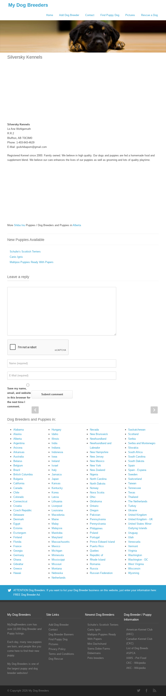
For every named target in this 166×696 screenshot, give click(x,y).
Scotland (133, 434)
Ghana (17, 559)
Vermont (133, 546)
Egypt (16, 523)
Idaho (55, 434)
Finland (17, 537)
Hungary (56, 429)
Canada (17, 488)
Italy (54, 470)
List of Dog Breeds (137, 648)
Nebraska (57, 573)
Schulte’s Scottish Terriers (25, 251)
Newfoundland (98, 438)
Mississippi (58, 559)
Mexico (56, 546)
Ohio (92, 496)
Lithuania (57, 501)
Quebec (94, 550)
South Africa (135, 452)
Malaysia (57, 528)
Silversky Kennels (24, 57)
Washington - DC (138, 559)
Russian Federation (101, 573)
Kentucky (57, 488)
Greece (17, 568)
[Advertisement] (83, 93)
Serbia (132, 438)
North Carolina (98, 478)
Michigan (57, 550)
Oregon (94, 510)
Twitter (138, 690)
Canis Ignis (16, 256)
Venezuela (134, 541)
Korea (55, 492)
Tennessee (134, 488)
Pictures (130, 15)
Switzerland (135, 478)
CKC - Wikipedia (136, 662)
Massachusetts (61, 541)
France (17, 546)
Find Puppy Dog (109, 15)
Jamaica (57, 474)
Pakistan (95, 514)
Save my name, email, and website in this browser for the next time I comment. (19, 397)
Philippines (96, 528)
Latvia (55, 496)
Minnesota (58, 555)
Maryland (57, 537)
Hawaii (17, 573)
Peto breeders (95, 657)
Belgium (18, 465)
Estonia (17, 528)
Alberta (77, 225)
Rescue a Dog (149, 15)
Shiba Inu (19, 225)
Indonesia (57, 452)
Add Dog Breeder (69, 15)
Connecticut (20, 501)
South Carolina (136, 456)
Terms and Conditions (61, 653)
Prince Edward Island (102, 541)
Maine (55, 519)
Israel (55, 465)
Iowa (54, 456)
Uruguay (133, 532)
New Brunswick (99, 434)
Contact (89, 15)
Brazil (16, 470)
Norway (94, 488)
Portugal (95, 537)
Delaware (18, 514)
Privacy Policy (57, 649)
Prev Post (35, 410)
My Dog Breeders (28, 5)
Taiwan (132, 483)
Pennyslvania (98, 523)
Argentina (18, 443)
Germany (18, 555)
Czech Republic (22, 510)
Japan (55, 478)
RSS (155, 690)
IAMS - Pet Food (136, 657)
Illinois (55, 438)
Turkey (132, 505)
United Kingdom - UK (140, 519)
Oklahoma (96, 501)
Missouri (57, 564)
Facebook (147, 690)
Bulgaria (18, 478)
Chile (16, 492)
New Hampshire (99, 452)
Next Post (154, 410)
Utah (131, 537)
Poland (94, 532)
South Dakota (136, 461)
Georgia (17, 550)
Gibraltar (18, 564)
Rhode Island (97, 559)
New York (95, 465)
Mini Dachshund (96, 643)
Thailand (133, 496)
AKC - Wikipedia (136, 667)
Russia (94, 568)
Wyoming (133, 573)
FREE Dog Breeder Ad (26, 594)
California (18, 483)
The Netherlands (137, 501)
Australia (18, 456)
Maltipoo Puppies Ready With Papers (31, 262)
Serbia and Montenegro (141, 443)
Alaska (17, 434)
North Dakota (97, 483)
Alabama (18, 429)
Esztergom (19, 532)
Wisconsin (134, 568)
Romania (95, 564)
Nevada (94, 429)
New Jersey (97, 456)
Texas (131, 492)
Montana (57, 568)
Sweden (132, 474)
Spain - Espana (137, 470)
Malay (55, 523)
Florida (17, 541)
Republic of (96, 555)
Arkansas (18, 452)
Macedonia (58, 514)
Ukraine (132, 510)
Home (49, 15)
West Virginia (136, 564)
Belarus (17, 461)
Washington (135, 555)
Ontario (94, 505)
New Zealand (97, 470)
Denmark (18, 519)
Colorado (18, 496)
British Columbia (23, 474)
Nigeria (94, 474)
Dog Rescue (56, 658)
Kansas (56, 483)
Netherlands (59, 577)
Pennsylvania (98, 519)
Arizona (17, 447)
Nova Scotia (97, 492)
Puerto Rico (97, 546)
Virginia (132, 550)
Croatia (17, 505)
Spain (131, 465)
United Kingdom (137, 514)
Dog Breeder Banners (61, 634)
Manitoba (57, 532)
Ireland (56, 461)
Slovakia (133, 447)
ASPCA (130, 653)
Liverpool (57, 505)
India (54, 443)
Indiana (56, 447)
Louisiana (57, 510)
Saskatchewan (136, 429)
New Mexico (97, 461)
